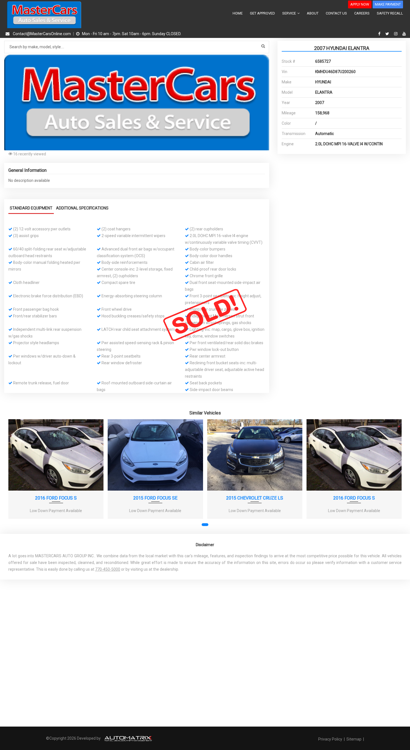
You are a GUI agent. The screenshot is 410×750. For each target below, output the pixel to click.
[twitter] (387, 34)
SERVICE (289, 13)
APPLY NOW (359, 4)
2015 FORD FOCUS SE (155, 498)
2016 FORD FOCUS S (56, 498)
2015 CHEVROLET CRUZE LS (254, 498)
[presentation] (16, 474)
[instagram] (396, 34)
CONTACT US (336, 13)
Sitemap (353, 739)
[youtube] (404, 34)
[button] (264, 59)
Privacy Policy (330, 739)
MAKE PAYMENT (388, 4)
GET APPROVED (262, 13)
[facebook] (380, 34)
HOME (238, 13)
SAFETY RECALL (390, 13)
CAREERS (362, 13)
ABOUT (313, 13)
